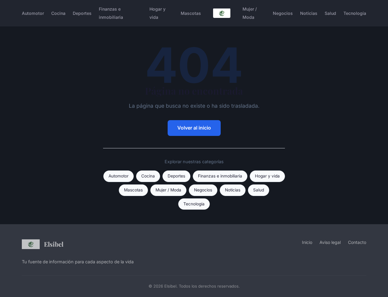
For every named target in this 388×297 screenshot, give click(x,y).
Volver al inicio (194, 128)
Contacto (357, 242)
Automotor (33, 13)
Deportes (82, 13)
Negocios (283, 13)
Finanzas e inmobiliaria (111, 13)
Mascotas (191, 13)
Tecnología (354, 13)
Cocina (58, 13)
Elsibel (53, 244)
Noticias (308, 13)
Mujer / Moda (249, 13)
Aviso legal (330, 242)
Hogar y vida (157, 13)
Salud (330, 13)
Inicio (307, 242)
